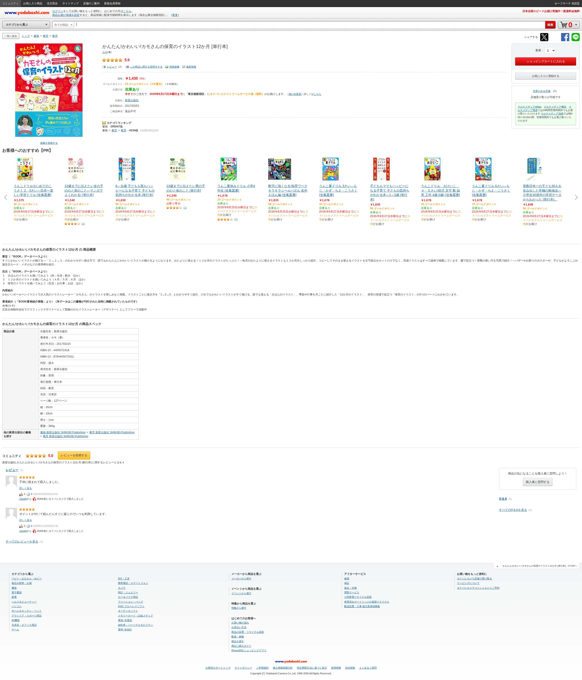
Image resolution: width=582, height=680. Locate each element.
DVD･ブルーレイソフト (131, 606)
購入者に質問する (537, 482)
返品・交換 (350, 587)
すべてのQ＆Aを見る (513, 510)
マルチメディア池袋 (552, 113)
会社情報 (350, 667)
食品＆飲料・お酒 (22, 583)
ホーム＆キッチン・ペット (27, 610)
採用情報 (336, 667)
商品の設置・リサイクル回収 (247, 632)
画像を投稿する (49, 143)
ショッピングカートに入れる (546, 61)
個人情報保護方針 (283, 667)
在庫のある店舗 (541, 91)
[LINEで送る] (576, 40)
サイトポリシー (243, 667)
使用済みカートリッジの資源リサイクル (366, 601)
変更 (175, 15)
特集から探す (238, 607)
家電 (14, 597)
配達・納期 (237, 636)
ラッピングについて (468, 583)
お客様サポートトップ (218, 667)
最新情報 (191, 66)
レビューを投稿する (74, 455)
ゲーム (15, 629)
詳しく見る (25, 488)
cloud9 (23, 498)
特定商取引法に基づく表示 (312, 667)
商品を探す (237, 641)
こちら (127, 11)
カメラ (121, 587)
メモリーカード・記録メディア (135, 615)
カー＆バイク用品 (128, 597)
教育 (114, 130)
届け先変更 (295, 94)
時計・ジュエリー (128, 592)
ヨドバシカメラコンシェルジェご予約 (478, 587)
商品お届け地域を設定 (66, 15)
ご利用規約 (262, 667)
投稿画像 (174, 66)
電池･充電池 (125, 620)
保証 (346, 583)
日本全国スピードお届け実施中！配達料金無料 (551, 11)
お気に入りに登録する (545, 76)
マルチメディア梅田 (555, 106)
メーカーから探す (241, 578)
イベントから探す (241, 593)
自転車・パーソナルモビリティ (135, 625)
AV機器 (16, 620)
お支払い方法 (238, 627)
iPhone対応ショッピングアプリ (248, 650)
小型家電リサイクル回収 (358, 597)
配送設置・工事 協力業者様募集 (362, 606)
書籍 (105, 126)
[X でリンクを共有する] (544, 40)
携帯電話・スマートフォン (133, 583)
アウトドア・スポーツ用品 (27, 615)
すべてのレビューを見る (22, 541)
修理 (346, 578)
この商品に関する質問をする (146, 66)
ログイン (57, 11)
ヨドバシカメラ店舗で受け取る (474, 578)
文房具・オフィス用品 (24, 625)
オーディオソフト (128, 610)
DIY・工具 (124, 578)
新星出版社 (132, 100)
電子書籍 (17, 592)
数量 (538, 50)
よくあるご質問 (368, 667)
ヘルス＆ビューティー (24, 601)
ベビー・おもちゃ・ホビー (27, 578)
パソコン (17, 606)
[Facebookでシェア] (565, 40)
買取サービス (351, 592)
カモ (104, 52)
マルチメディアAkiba (529, 106)
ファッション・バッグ (130, 601)
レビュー (112, 66)
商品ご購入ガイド (241, 645)
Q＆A (503, 498)
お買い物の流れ (240, 622)
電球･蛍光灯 (125, 629)
